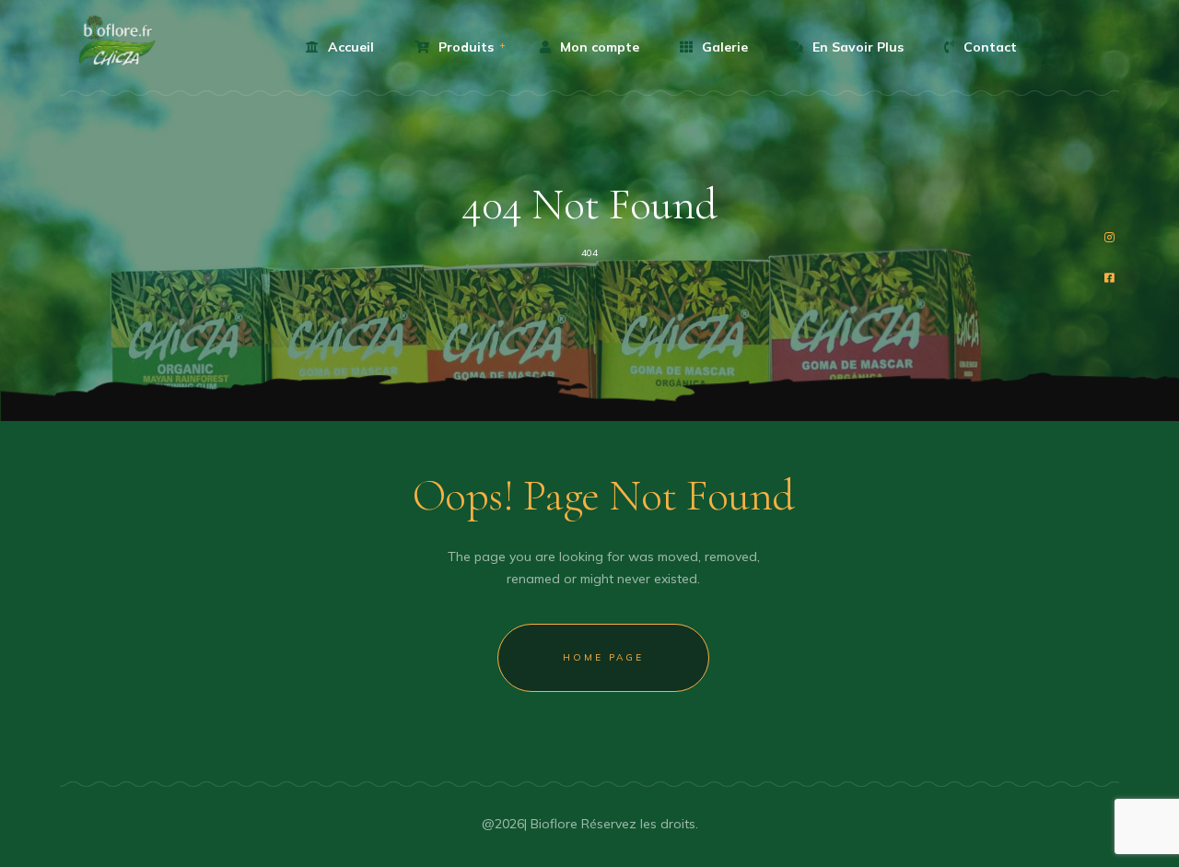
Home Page (603, 657)
